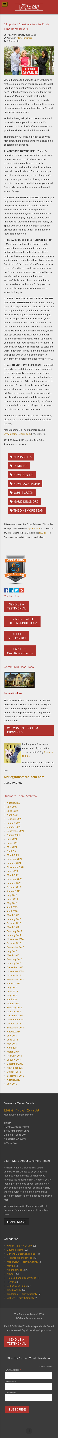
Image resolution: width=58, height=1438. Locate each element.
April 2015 (12, 999)
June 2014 (12, 1039)
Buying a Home (15, 1249)
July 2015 (12, 987)
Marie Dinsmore (24, 38)
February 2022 (14, 818)
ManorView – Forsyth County (22, 1261)
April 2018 (12, 911)
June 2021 (12, 842)
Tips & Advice (34, 528)
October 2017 (14, 923)
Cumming (20, 466)
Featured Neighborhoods (20, 1257)
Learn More (16, 1222)
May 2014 (12, 1043)
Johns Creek (23, 493)
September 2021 (15, 830)
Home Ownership (26, 484)
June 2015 (12, 991)
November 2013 (15, 1067)
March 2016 (13, 955)
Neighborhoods (15, 1269)
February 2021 (14, 858)
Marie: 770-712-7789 (21, 1110)
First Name (10, 1381)
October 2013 (14, 1071)
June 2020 (12, 871)
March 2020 (13, 875)
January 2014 (14, 1059)
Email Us (20, 651)
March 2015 (13, 1003)
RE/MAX (11, 1281)
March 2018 (13, 915)
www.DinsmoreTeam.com (17, 433)
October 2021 (14, 826)
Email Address (13, 1369)
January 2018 (14, 919)
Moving (11, 1265)
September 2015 (15, 979)
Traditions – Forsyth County (22, 1293)
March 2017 (13, 927)
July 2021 (12, 838)
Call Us (16, 636)
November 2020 (15, 867)
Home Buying (23, 475)
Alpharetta (22, 457)
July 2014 (12, 1035)
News (10, 1273)
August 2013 (13, 1079)
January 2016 (14, 963)
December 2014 (15, 1015)
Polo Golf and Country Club (21, 1277)
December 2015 (15, 967)
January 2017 (14, 935)
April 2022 (12, 814)
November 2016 (15, 939)
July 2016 (12, 951)
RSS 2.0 (42, 533)
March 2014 (13, 1051)
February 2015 (14, 1007)
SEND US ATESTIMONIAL (16, 606)
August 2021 (13, 834)
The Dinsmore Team (28, 511)
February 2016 (14, 959)
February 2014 (14, 1055)
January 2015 (14, 1011)
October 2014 (14, 1023)
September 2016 (15, 947)
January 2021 (14, 862)
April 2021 (12, 850)
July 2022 (12, 806)
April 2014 (12, 1047)
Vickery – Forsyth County (20, 1297)
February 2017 (14, 931)
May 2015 (12, 995)
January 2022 (14, 822)
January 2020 (14, 883)
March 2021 (13, 854)
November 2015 (15, 971)
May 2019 (12, 903)
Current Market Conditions (21, 1253)
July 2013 (12, 1083)
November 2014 (15, 1019)
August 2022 (13, 802)
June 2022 (12, 810)
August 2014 (13, 1031)
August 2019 (13, 891)
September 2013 (15, 1075)
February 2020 (14, 879)
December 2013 (15, 1063)
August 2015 (13, 983)
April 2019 (12, 907)
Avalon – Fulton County (19, 1245)
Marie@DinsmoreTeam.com (24, 777)
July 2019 (12, 895)
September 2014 (15, 1027)
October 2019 (14, 887)
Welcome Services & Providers (22, 730)
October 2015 (14, 975)
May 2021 (12, 846)
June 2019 (12, 899)
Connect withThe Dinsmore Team (22, 621)
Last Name (10, 1392)
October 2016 (14, 943)
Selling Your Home (17, 1285)
